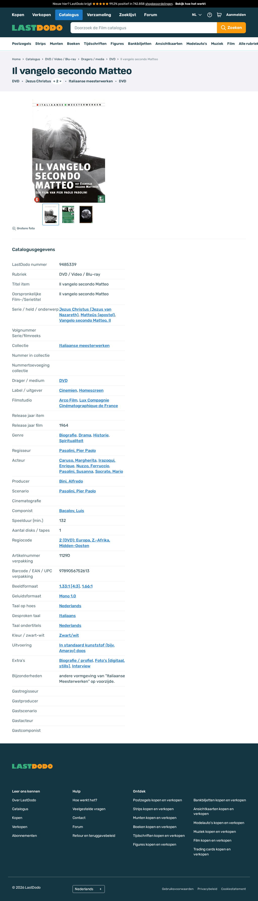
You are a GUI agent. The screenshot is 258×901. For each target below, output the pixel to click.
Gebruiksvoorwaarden (178, 889)
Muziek (217, 44)
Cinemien (68, 390)
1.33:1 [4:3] (69, 586)
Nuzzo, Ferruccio (92, 465)
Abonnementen (24, 836)
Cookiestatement (233, 889)
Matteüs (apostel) (98, 314)
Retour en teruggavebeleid (94, 836)
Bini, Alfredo (71, 481)
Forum (150, 14)
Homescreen (91, 390)
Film (231, 44)
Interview (81, 666)
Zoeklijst (127, 14)
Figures (117, 44)
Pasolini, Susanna (76, 471)
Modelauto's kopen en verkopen (219, 823)
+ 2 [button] (55, 81)
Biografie (68, 435)
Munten (56, 44)
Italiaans (67, 615)
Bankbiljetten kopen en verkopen (220, 800)
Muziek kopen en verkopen (215, 832)
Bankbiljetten (139, 44)
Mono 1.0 (67, 596)
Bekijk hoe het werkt (190, 4)
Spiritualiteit (71, 440)
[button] (219, 14)
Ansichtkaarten (168, 44)
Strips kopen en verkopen (153, 809)
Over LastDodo (24, 800)
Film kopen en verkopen (212, 840)
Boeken (73, 44)
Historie (101, 435)
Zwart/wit (69, 635)
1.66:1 (87, 586)
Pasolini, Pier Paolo (77, 450)
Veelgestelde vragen (89, 809)
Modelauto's (196, 44)
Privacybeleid (207, 889)
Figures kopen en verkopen (154, 844)
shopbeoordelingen (159, 4)
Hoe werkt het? (85, 800)
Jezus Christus (38, 81)
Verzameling (99, 14)
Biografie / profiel (76, 660)
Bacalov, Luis (71, 510)
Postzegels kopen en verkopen (157, 800)
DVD (122, 81)
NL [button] (194, 15)
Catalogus (69, 14)
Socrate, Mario (109, 471)
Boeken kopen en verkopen (154, 827)
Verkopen (41, 14)
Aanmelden (236, 15)
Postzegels (21, 44)
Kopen (18, 14)
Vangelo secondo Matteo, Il (85, 320)
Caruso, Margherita (77, 460)
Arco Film (68, 400)
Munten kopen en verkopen (154, 818)
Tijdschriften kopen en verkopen (159, 836)
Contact (79, 818)
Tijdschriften (95, 44)
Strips (40, 44)
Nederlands (70, 605)
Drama (85, 435)
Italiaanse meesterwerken (91, 81)
